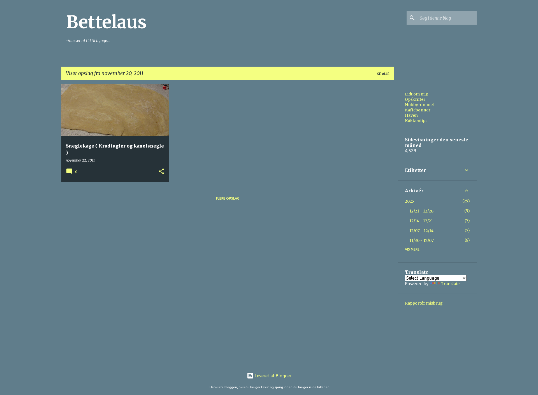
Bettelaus (106, 22)
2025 (409, 201)
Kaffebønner (417, 110)
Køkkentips (416, 120)
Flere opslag (227, 198)
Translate (450, 283)
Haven (411, 115)
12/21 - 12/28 (421, 211)
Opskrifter (415, 99)
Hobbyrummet (419, 104)
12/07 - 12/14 (421, 230)
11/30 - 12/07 (421, 240)
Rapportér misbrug (424, 303)
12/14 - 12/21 (421, 220)
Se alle (383, 74)
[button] (161, 172)
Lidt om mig (416, 94)
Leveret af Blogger (272, 375)
